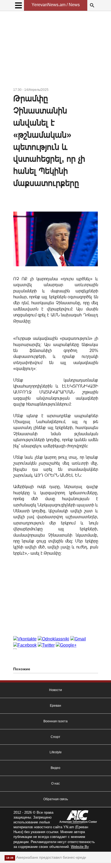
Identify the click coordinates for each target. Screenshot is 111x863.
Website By (80, 847)
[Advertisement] (55, 50)
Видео (55, 768)
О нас (55, 783)
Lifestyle (56, 752)
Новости (55, 690)
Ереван (55, 705)
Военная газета (55, 721)
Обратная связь (55, 799)
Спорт (55, 737)
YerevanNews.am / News (56, 4)
